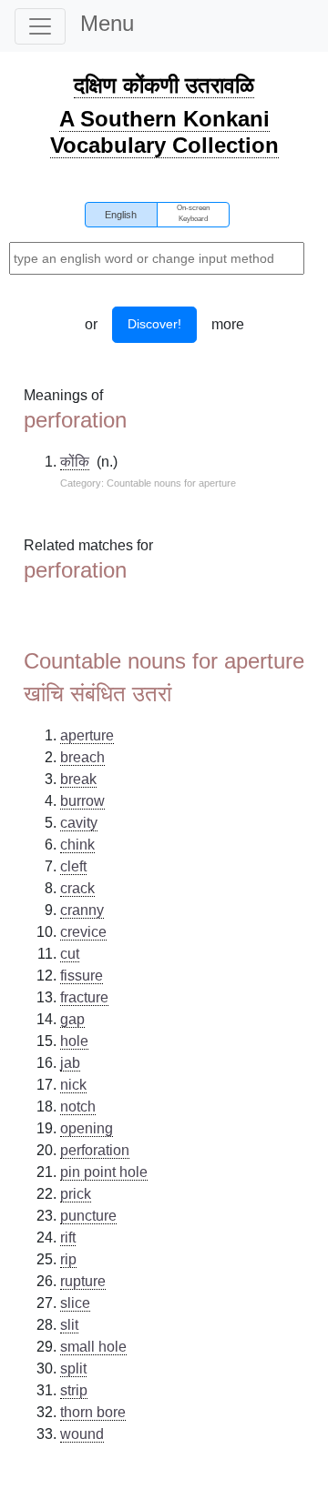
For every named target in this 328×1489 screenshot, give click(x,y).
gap (72, 1019)
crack (77, 888)
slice (75, 1303)
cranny (82, 910)
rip (68, 1259)
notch (78, 1106)
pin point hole (104, 1172)
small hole (93, 1346)
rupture (83, 1281)
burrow (82, 801)
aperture (87, 735)
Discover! (154, 324)
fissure (81, 975)
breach (82, 757)
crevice (83, 932)
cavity (78, 822)
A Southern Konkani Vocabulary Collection (164, 131)
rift (68, 1237)
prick (75, 1194)
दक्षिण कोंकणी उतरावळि (164, 85)
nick (73, 1084)
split (73, 1368)
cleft (73, 866)
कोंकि (74, 461)
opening (86, 1128)
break (78, 779)
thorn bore (93, 1412)
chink (77, 844)
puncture (88, 1215)
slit (69, 1325)
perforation (94, 1150)
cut (69, 953)
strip (73, 1390)
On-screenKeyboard (193, 213)
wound (82, 1434)
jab (70, 1063)
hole (74, 1041)
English (121, 214)
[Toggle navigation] (40, 26)
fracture (84, 997)
